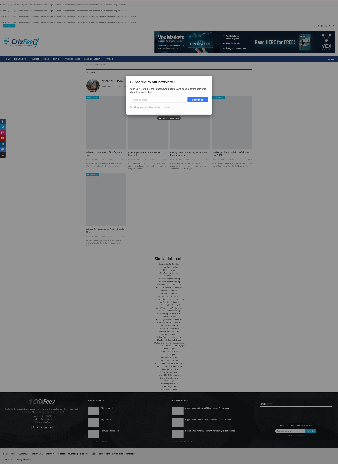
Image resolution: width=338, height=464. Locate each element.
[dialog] (169, 95)
